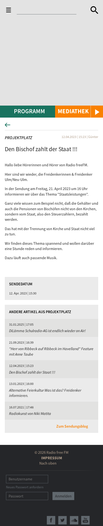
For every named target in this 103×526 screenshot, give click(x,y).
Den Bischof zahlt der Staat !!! (32, 372)
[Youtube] (85, 520)
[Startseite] (49, 10)
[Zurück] (51, 126)
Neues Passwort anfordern (25, 487)
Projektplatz (18, 137)
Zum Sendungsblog (72, 426)
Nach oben (48, 463)
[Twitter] (62, 520)
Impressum (51, 457)
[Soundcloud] (74, 520)
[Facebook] (51, 520)
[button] (79, 112)
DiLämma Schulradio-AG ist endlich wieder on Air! (47, 330)
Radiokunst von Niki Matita (30, 413)
